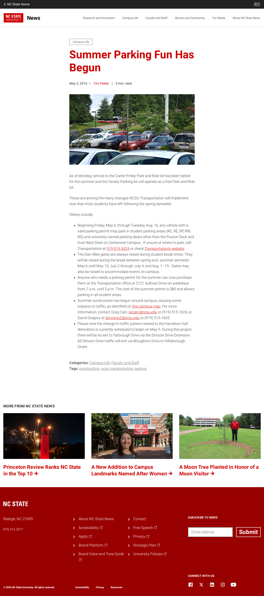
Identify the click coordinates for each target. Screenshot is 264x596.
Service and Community (190, 18)
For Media (218, 18)
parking (140, 369)
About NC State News (246, 18)
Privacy (100, 587)
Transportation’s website (164, 249)
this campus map (146, 306)
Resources (116, 587)
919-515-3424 (118, 249)
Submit (248, 532)
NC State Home (18, 4)
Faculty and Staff (156, 18)
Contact (139, 519)
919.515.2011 (13, 529)
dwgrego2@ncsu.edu (122, 318)
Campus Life (130, 18)
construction (89, 369)
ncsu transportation (117, 369)
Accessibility (82, 587)
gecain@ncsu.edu (142, 312)
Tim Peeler (101, 83)
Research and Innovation (99, 18)
